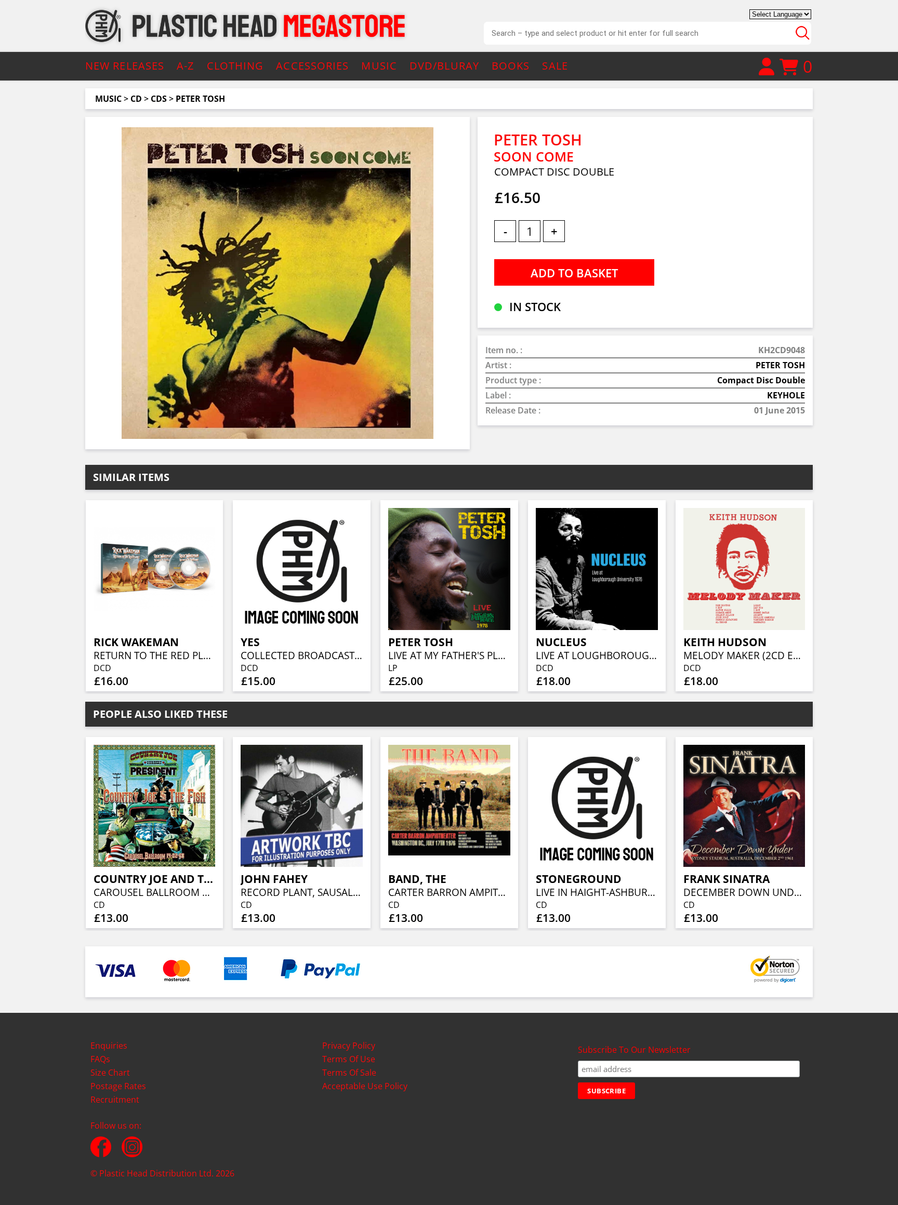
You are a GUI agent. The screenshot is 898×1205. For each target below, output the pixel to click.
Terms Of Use (348, 1059)
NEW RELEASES (124, 66)
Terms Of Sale (349, 1072)
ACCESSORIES (312, 66)
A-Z (185, 66)
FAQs (100, 1059)
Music (108, 98)
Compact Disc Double (761, 380)
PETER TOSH (200, 98)
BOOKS (511, 66)
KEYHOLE (786, 395)
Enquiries (108, 1045)
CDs (159, 98)
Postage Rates (118, 1086)
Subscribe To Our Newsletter (634, 1049)
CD (136, 98)
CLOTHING (235, 66)
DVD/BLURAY (444, 66)
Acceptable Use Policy (364, 1086)
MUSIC (379, 66)
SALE (554, 66)
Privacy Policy (348, 1045)
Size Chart (110, 1072)
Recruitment (114, 1099)
